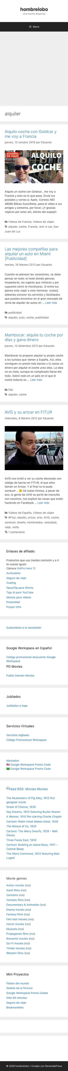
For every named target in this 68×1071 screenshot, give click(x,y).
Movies (42, 789)
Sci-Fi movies (14, 943)
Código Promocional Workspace (26, 739)
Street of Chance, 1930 (21, 807)
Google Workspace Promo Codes (27, 993)
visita (15, 527)
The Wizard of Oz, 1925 (21, 826)
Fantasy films (14, 914)
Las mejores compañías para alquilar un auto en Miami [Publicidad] (31, 254)
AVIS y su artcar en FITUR (28, 412)
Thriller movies (15, 948)
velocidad (50, 522)
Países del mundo (17, 983)
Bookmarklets (15, 1007)
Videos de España (19, 512)
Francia (32, 226)
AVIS (47, 517)
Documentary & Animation (22, 904)
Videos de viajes (43, 221)
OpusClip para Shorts (19, 587)
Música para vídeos (18, 597)
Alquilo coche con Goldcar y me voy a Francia (31, 134)
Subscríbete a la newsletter (23, 627)
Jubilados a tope (17, 705)
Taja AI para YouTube (19, 592)
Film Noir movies (16, 919)
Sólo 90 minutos (16, 997)
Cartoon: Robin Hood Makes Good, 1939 (32, 821)
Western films (15, 953)
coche (23, 226)
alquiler (12, 226)
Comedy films (15, 900)
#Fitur (12, 517)
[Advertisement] (34, 67)
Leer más (51, 302)
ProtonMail (13, 602)
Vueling (11, 582)
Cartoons (12, 895)
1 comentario (16, 532)
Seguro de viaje (16, 578)
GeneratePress (53, 1066)
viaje (8, 527)
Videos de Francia (19, 221)
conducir (10, 522)
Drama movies (15, 909)
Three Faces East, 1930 (21, 840)
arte (39, 517)
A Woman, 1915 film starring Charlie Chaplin (34, 816)
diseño (21, 522)
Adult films (13, 890)
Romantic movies (17, 938)
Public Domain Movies (20, 675)
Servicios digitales (17, 735)
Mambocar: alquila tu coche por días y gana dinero (34, 337)
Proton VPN (13, 607)
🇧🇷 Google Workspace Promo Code (28, 768)
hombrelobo (34, 9)
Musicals (11, 929)
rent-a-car (45, 226)
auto (22, 317)
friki (10, 389)
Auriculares (13, 573)
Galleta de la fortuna (19, 988)
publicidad (15, 312)
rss (28, 885)
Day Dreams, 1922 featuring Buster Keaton (33, 811)
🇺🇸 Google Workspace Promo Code (28, 764)
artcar (31, 517)
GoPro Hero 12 (26, 568)
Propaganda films (17, 933)
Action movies (15, 885)
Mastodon (12, 760)
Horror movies (15, 924)
